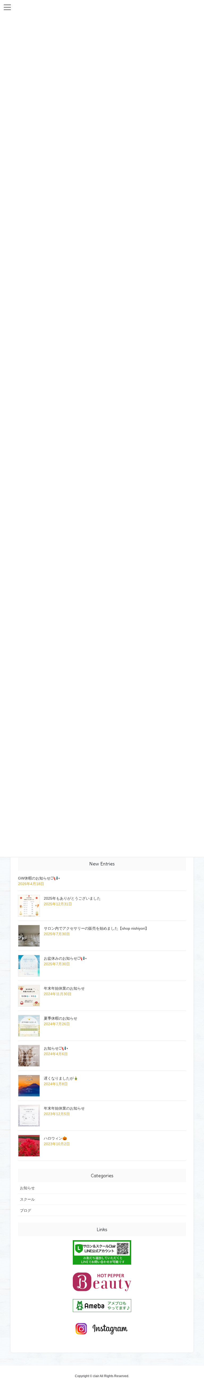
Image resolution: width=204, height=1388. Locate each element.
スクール (27, 1199)
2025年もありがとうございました (72, 898)
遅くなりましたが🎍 (61, 1078)
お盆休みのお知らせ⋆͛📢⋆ (65, 958)
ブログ (25, 1210)
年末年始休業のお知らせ (64, 988)
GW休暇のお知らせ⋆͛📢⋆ (39, 878)
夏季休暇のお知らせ (60, 1018)
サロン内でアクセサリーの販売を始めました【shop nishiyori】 (96, 928)
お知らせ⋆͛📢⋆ (56, 1048)
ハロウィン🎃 (55, 1138)
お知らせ (27, 1188)
